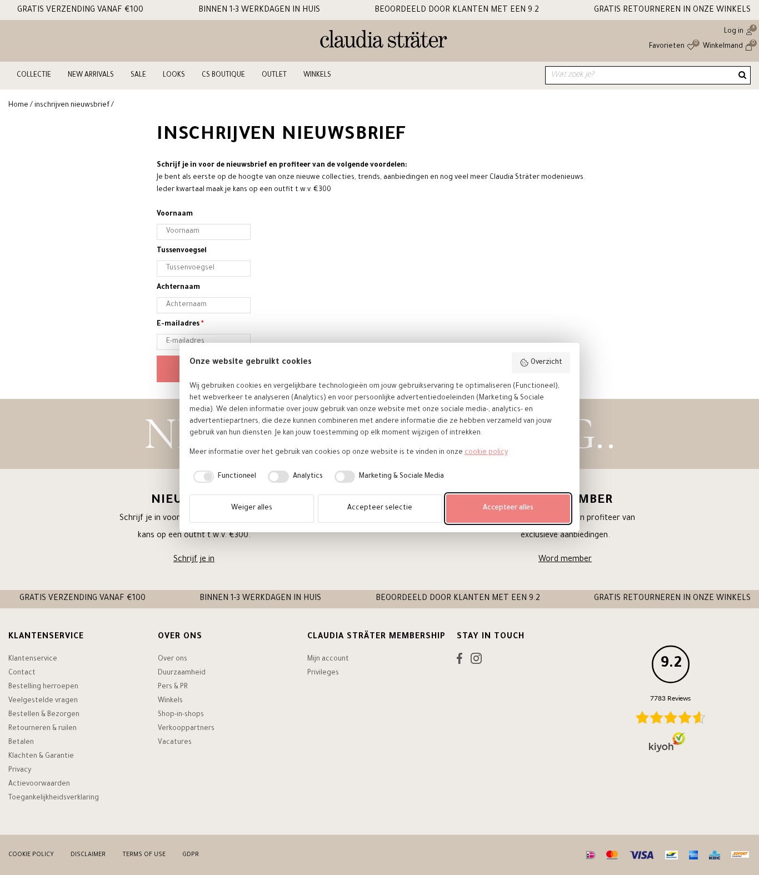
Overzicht (546, 363)
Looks (174, 75)
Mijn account (328, 659)
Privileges (323, 673)
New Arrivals (91, 75)
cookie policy (486, 453)
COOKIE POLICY (31, 855)
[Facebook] (459, 661)
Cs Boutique (223, 75)
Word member (565, 560)
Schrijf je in (193, 560)
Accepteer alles (508, 508)
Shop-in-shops (181, 715)
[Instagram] (476, 661)
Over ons (172, 659)
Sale (138, 75)
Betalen (21, 743)
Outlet (274, 75)
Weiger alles (251, 508)
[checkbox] (223, 477)
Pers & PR (173, 687)
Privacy (19, 770)
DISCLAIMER (88, 855)
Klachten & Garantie (41, 757)
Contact (22, 673)
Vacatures (175, 743)
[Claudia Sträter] (383, 41)
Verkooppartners (186, 729)
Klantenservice (32, 659)
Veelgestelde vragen (43, 701)
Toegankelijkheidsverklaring (53, 798)
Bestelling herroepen (43, 687)
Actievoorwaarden (39, 784)
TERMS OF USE (144, 855)
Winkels (317, 75)
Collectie (34, 75)
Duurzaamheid (182, 673)
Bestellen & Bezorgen (43, 715)
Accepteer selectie (379, 508)
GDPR (190, 855)
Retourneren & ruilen (42, 729)
